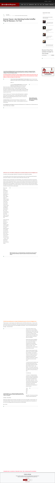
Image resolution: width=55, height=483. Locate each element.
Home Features (25, 15)
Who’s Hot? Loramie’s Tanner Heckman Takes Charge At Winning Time (50, 27)
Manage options (27, 481)
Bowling (16, 15)
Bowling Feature (19, 15)
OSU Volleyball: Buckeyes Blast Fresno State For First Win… (50, 34)
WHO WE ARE (46, 1)
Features (23, 15)
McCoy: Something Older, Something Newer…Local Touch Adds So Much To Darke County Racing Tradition (50, 42)
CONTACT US (49, 1)
